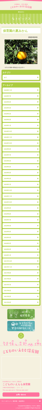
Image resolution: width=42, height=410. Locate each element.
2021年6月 (7, 290)
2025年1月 (7, 125)
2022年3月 (7, 243)
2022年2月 (7, 249)
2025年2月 (7, 119)
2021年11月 (8, 267)
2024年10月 (8, 143)
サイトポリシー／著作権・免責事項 (13, 401)
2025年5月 (7, 102)
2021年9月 (7, 273)
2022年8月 (7, 214)
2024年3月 (7, 173)
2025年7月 (7, 96)
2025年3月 (7, 114)
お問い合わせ (21, 394)
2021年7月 (7, 285)
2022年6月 (7, 226)
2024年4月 (7, 167)
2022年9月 (7, 208)
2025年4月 (7, 108)
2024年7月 (7, 155)
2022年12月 (8, 190)
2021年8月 (7, 279)
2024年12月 (8, 131)
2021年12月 (8, 261)
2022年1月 (7, 255)
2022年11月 (8, 196)
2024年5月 (7, 161)
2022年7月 (7, 220)
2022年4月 (7, 237)
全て (5, 77)
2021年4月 (7, 302)
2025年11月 (8, 90)
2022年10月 (8, 202)
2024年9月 (7, 149)
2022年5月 (7, 231)
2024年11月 (8, 137)
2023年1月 (7, 184)
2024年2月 (7, 178)
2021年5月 (7, 296)
